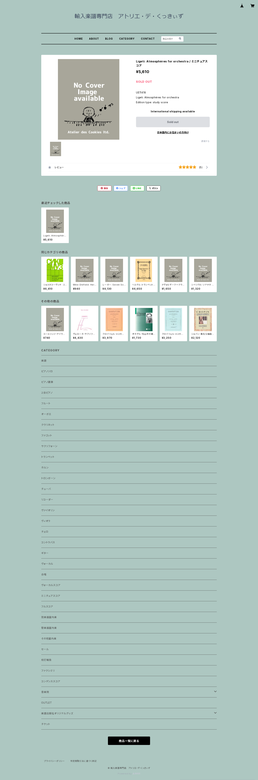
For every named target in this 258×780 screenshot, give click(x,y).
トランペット (48, 456)
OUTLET (46, 702)
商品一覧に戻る (129, 741)
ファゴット (46, 435)
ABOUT (94, 38)
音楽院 (45, 691)
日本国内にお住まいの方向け (173, 132)
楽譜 (44, 360)
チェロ (44, 531)
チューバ (46, 488)
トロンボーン (48, 478)
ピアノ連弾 (47, 381)
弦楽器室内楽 (49, 617)
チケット (45, 724)
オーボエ (46, 414)
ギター (44, 552)
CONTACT (148, 38)
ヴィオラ (45, 520)
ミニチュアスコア (50, 595)
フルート (46, 403)
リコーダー (47, 499)
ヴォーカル (47, 563)
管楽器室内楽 (49, 627)
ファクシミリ (48, 670)
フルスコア (47, 606)
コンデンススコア (50, 681)
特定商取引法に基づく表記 (83, 761)
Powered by (125, 773)
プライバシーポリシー (54, 761)
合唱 (44, 574)
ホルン (44, 467)
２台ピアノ (47, 392)
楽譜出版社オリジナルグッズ (57, 713)
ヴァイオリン (48, 510)
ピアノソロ (47, 371)
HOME (78, 38)
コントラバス (48, 542)
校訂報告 (46, 659)
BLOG (109, 38)
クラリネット (48, 424)
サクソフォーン (49, 446)
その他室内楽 (49, 638)
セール (45, 649)
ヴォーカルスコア (50, 585)
